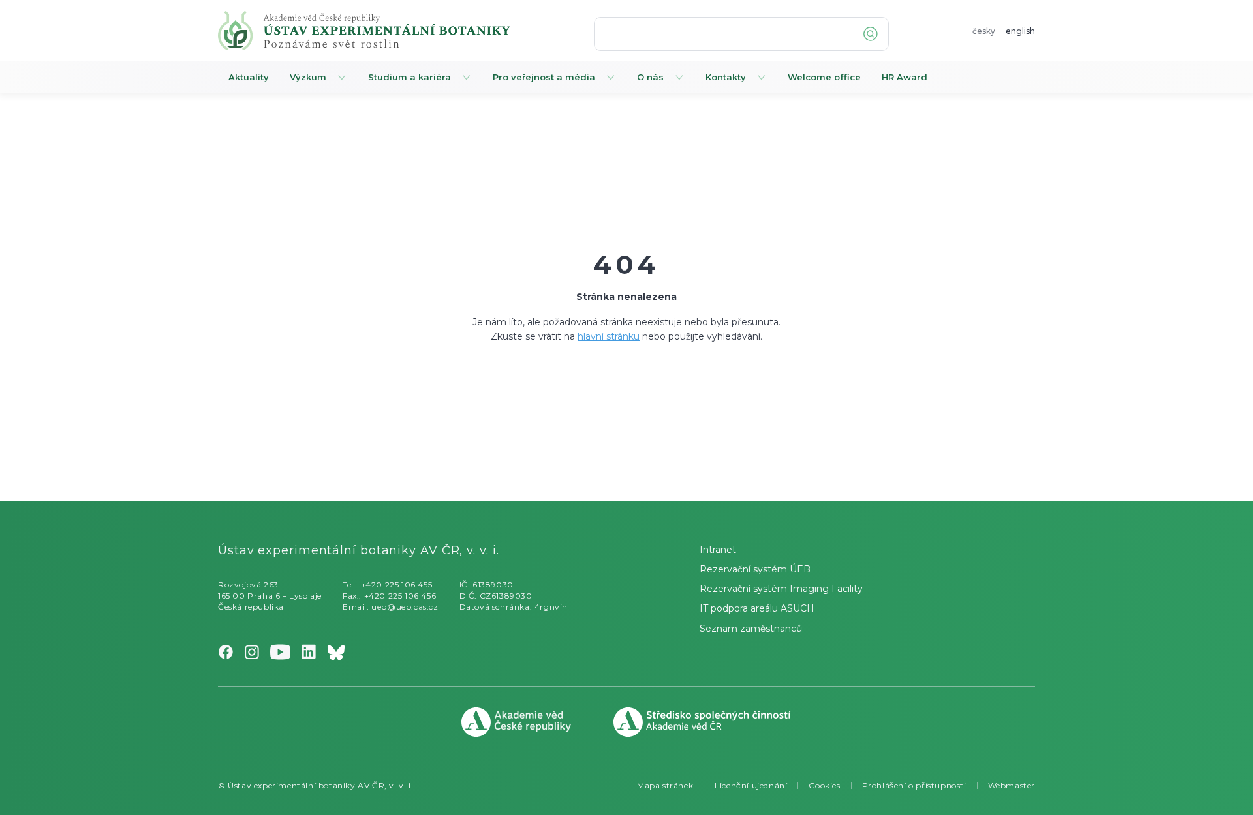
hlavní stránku (609, 336)
